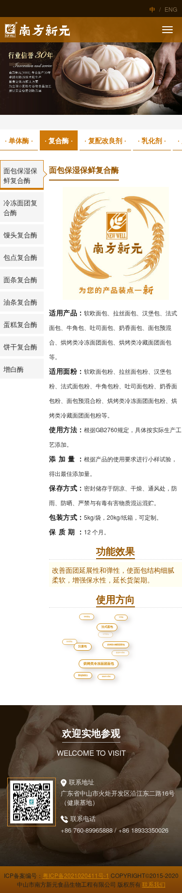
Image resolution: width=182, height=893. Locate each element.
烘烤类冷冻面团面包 (102, 671)
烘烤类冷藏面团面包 (118, 647)
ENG (171, 9)
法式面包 (118, 637)
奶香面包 (78, 654)
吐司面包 (96, 624)
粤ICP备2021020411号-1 (76, 875)
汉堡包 (92, 656)
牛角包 (121, 617)
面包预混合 (84, 676)
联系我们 (153, 884)
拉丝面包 (69, 641)
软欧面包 (88, 618)
